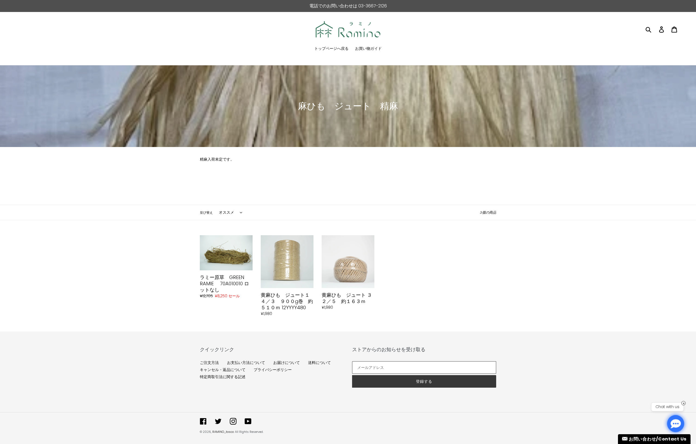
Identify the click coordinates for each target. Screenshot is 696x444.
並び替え (206, 212)
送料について (319, 362)
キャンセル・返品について (223, 369)
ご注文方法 (209, 362)
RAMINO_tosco (223, 432)
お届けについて (286, 362)
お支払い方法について (246, 362)
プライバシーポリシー (273, 369)
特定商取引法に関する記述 (223, 376)
